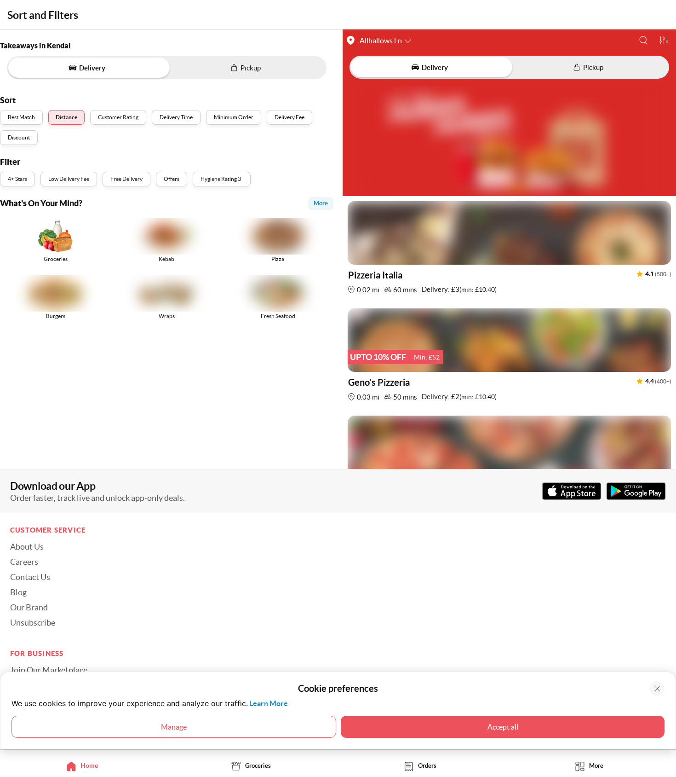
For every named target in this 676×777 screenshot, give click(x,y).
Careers (24, 562)
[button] (643, 40)
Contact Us (30, 577)
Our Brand (29, 607)
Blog (18, 592)
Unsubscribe (32, 622)
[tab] (84, 765)
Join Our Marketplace (48, 670)
